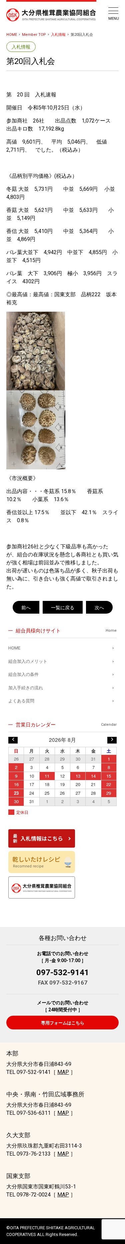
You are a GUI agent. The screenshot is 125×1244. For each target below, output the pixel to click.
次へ (99, 607)
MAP (63, 1072)
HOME (11, 34)
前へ (26, 607)
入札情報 (58, 34)
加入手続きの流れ (25, 687)
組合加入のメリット (27, 661)
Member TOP (34, 34)
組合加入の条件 (23, 674)
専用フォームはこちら (62, 1022)
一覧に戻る (62, 607)
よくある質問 (21, 700)
